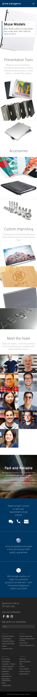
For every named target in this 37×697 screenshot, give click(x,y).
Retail (4, 683)
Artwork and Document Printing (26, 640)
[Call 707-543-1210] (18, 522)
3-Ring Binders (6, 639)
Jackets (4, 646)
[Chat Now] (10, 522)
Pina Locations (24, 669)
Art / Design (6, 659)
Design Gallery (24, 674)
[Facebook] (3, 617)
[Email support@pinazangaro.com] (26, 522)
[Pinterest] (8, 617)
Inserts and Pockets (8, 644)
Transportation (6, 685)
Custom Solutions (18, 26)
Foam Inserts (23, 643)
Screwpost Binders (8, 636)
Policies (22, 666)
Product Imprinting (25, 636)
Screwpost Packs (7, 649)
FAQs (20, 664)
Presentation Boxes (8, 641)
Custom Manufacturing (26, 645)
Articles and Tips (24, 671)
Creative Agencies (8, 666)
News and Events (24, 662)
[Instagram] (12, 617)
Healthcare (5, 671)
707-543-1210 (8, 606)
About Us (22, 659)
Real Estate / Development (6, 680)
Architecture (6, 662)
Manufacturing (6, 676)
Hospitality (5, 674)
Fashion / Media (7, 669)
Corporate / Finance (8, 664)
